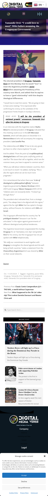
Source (6, 264)
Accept (24, 475)
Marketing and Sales (24, 436)
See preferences (24, 487)
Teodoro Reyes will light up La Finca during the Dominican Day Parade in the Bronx (23, 350)
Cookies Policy (13, 493)
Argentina (30, 274)
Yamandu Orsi (16, 276)
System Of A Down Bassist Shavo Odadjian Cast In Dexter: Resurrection (28, 392)
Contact (24, 440)
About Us (24, 433)
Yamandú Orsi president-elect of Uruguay (24, 278)
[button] (45, 456)
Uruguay (7, 276)
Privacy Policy (24, 493)
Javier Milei (39, 274)
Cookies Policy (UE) (24, 451)
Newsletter (24, 444)
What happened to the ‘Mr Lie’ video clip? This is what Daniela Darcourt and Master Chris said (23, 295)
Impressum (34, 493)
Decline (24, 481)
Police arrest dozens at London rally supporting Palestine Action (30, 370)
